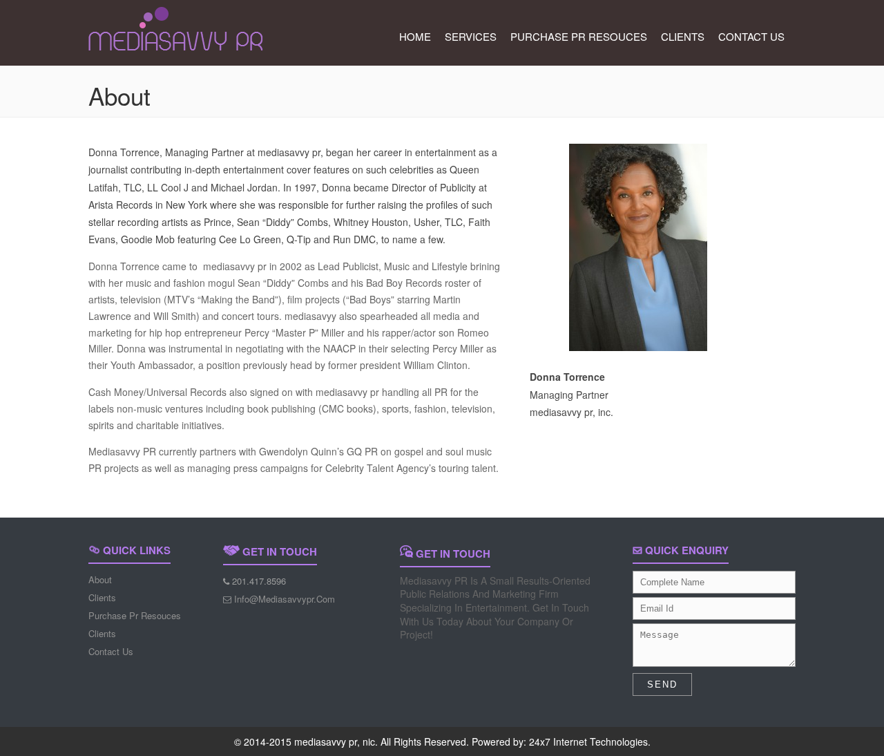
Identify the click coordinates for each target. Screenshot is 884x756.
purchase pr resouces (578, 36)
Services (471, 36)
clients (682, 36)
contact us (751, 36)
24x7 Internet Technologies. (590, 741)
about (100, 579)
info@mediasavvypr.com (284, 598)
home (415, 36)
